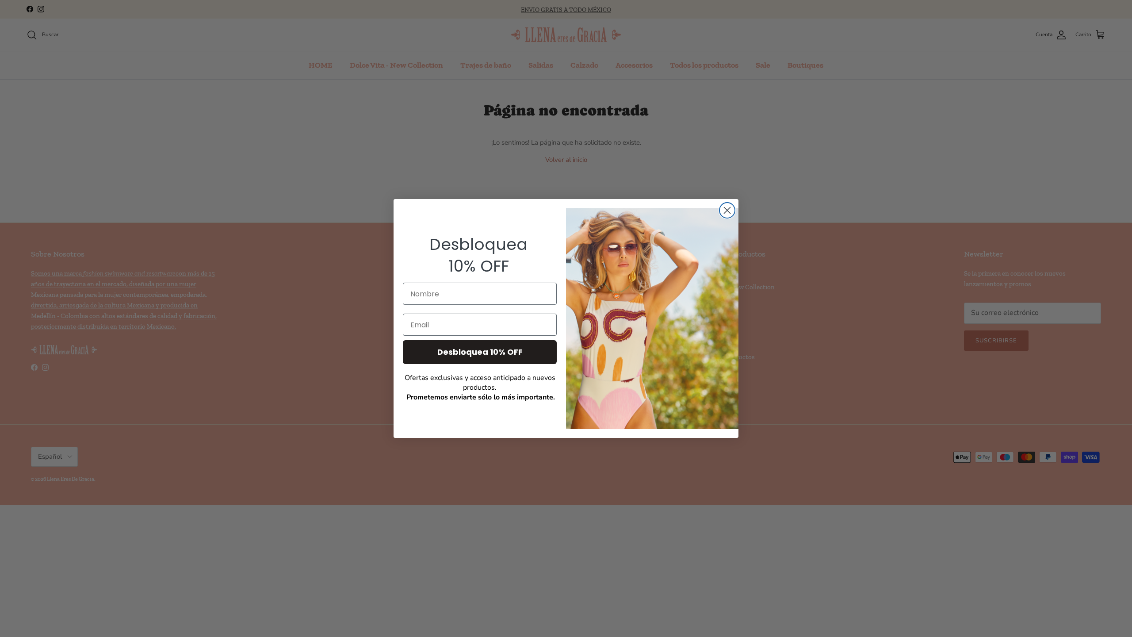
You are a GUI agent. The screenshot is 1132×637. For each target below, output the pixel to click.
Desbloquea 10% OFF (480, 351)
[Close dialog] (727, 210)
